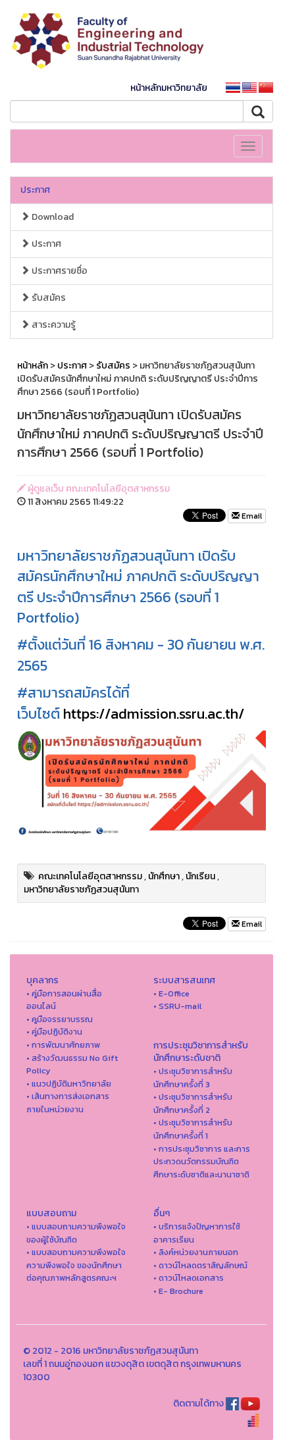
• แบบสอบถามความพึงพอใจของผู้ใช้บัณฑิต (76, 1233)
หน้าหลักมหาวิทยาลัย (168, 88)
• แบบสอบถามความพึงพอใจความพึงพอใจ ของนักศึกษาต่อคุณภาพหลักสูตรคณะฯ (76, 1265)
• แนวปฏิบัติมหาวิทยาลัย (68, 1083)
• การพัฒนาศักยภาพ (63, 1045)
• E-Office (171, 993)
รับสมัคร (48, 298)
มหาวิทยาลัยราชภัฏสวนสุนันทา (81, 889)
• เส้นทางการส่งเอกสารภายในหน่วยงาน (67, 1103)
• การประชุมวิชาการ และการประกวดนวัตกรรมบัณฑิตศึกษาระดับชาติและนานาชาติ (201, 1162)
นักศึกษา (164, 876)
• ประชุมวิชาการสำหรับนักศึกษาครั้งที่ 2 (192, 1103)
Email (251, 516)
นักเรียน (200, 876)
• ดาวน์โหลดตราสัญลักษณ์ (200, 1265)
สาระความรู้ (53, 325)
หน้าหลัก (32, 366)
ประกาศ (35, 190)
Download (52, 217)
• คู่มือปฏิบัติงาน (54, 1031)
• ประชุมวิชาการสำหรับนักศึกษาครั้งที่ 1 (192, 1129)
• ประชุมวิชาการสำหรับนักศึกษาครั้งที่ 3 (192, 1078)
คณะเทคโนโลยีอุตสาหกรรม (90, 876)
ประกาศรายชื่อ (59, 271)
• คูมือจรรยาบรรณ (59, 1019)
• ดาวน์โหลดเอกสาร (188, 1278)
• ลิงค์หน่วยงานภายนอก (195, 1252)
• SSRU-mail (177, 1006)
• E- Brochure (178, 1291)
